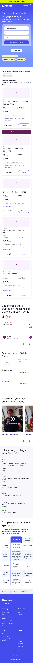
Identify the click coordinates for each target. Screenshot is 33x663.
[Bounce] (7, 6)
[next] (29, 344)
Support (20, 614)
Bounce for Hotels (7, 623)
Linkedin (20, 643)
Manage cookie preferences (6, 639)
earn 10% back (21, 1)
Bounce (4, 592)
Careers (4, 626)
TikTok (20, 641)
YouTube (20, 646)
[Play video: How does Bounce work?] (12, 419)
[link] (26, 5)
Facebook (21, 634)
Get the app (5, 612)
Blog (3, 614)
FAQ (19, 612)
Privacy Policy (6, 636)
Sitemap (20, 617)
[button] (16, 42)
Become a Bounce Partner (7, 617)
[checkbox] (7, 75)
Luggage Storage (13, 592)
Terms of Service (7, 634)
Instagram (21, 639)
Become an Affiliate (8, 621)
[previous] (23, 344)
